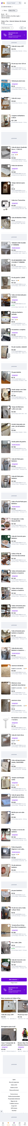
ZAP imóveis (14, 1108)
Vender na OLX (14, 1087)
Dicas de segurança (14, 1082)
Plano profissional (14, 1090)
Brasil (2, 14)
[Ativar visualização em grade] (25, 28)
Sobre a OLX (14, 1084)
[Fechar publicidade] (1, 1111)
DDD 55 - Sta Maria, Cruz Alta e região (10, 16)
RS (6, 14)
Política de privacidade (14, 1096)
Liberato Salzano (5, 17)
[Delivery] (4, 35)
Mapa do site (14, 1101)
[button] (14, 3)
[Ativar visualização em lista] (21, 28)
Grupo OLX (14, 1105)
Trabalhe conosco (14, 1103)
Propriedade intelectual (14, 1098)
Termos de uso (14, 1094)
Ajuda (14, 1079)
